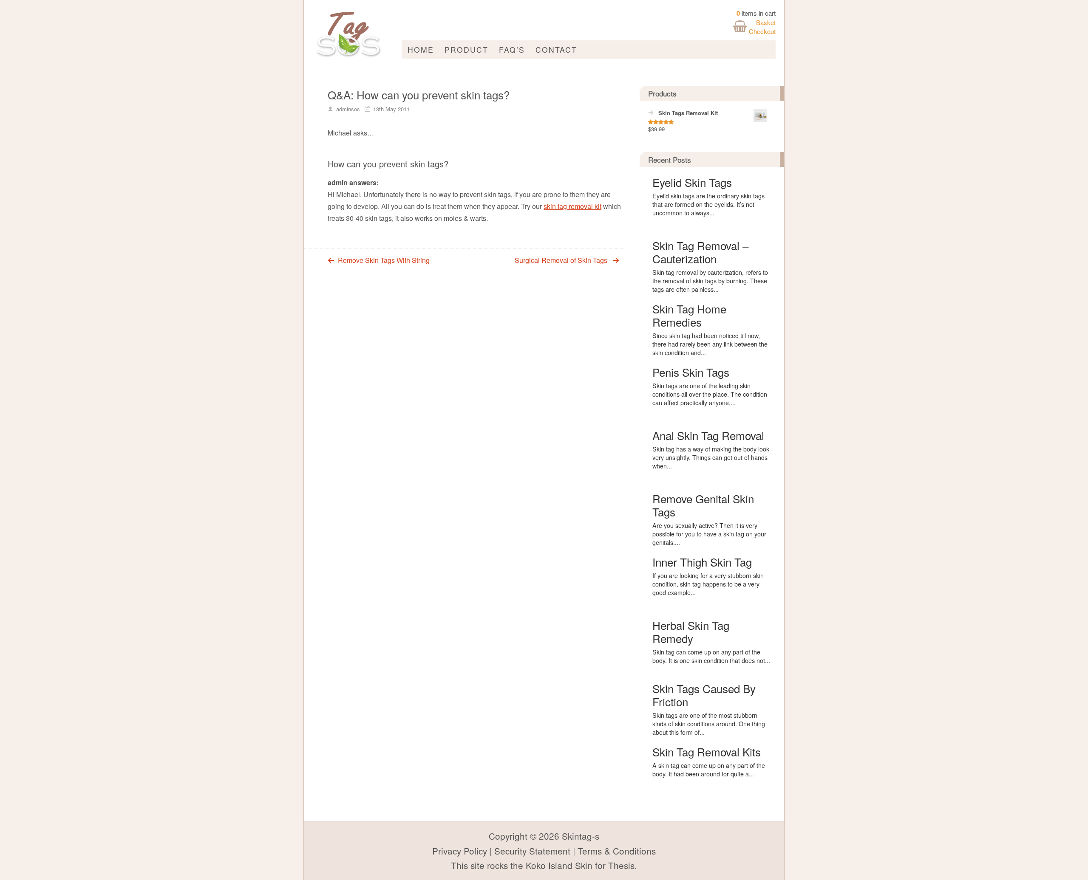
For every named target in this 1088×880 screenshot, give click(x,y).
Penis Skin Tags (690, 372)
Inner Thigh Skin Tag (702, 562)
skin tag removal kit (572, 206)
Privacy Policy (459, 850)
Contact (556, 49)
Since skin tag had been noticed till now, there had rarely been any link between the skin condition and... (710, 344)
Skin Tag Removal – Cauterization (700, 251)
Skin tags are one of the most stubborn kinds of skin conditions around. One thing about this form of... (708, 723)
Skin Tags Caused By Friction (704, 694)
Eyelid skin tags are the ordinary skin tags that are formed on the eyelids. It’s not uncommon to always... (708, 204)
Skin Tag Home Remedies (689, 315)
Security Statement (532, 850)
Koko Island (549, 865)
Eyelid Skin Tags (692, 182)
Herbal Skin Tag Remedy (690, 631)
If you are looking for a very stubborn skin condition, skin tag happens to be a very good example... (708, 584)
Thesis (621, 865)
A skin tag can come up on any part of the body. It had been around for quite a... (708, 769)
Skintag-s (580, 835)
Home (421, 49)
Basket (766, 22)
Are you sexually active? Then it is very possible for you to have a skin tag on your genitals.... (709, 534)
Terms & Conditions (617, 850)
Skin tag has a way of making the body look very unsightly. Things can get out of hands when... (710, 457)
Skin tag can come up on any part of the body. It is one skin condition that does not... (711, 656)
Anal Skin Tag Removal (708, 435)
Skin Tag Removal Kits (706, 751)
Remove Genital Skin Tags (703, 505)
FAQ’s (512, 49)
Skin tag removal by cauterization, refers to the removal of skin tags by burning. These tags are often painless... (710, 280)
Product (466, 49)
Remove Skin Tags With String (384, 260)
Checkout (762, 31)
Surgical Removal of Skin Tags (561, 260)
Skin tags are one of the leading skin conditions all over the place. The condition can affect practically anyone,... (709, 394)
